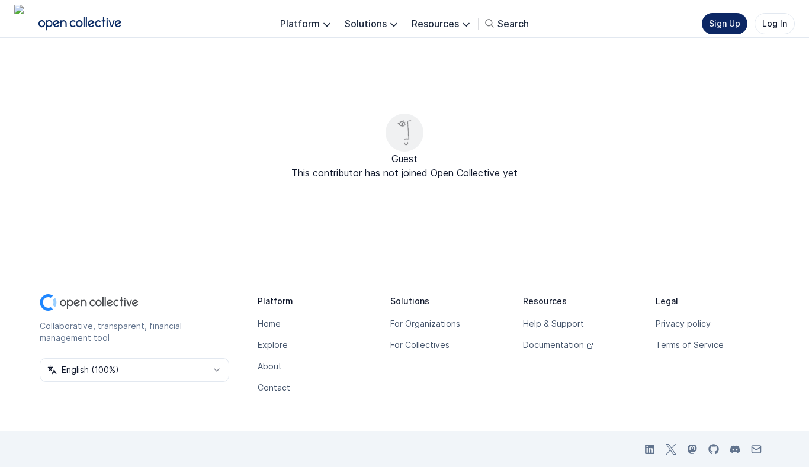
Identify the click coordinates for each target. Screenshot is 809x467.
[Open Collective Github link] (713, 449)
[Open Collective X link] (671, 449)
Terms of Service (690, 345)
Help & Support (553, 323)
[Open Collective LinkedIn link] (649, 449)
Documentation (553, 345)
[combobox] (134, 370)
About (270, 366)
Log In (774, 23)
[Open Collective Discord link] (735, 449)
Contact (274, 387)
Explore (273, 345)
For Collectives (420, 345)
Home (269, 323)
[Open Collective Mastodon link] (692, 449)
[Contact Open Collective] (756, 449)
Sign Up (724, 23)
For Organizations (425, 323)
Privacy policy (683, 323)
